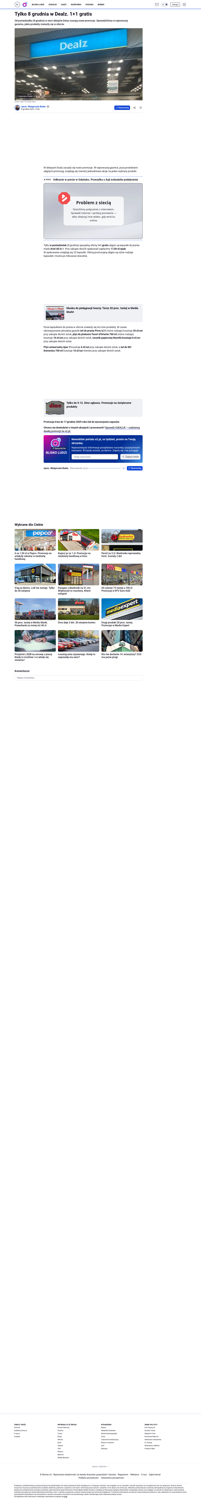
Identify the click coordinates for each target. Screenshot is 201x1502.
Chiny (103, 1437)
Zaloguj (175, 4)
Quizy (64, 4)
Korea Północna (63, 1427)
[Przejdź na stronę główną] (17, 6)
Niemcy (60, 1452)
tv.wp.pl (17, 1434)
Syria (59, 1443)
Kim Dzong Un (150, 1427)
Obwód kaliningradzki (109, 1434)
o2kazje (53, 4)
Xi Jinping (148, 1443)
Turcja (60, 1434)
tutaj (65, 1496)
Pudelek (17, 1437)
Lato (102, 1446)
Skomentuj (123, 107)
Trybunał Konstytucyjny (110, 1440)
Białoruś (61, 1455)
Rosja (60, 1437)
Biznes (101, 4)
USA (59, 1449)
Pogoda (89, 4)
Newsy (103, 1427)
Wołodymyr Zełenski (152, 1446)
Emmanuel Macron (152, 1437)
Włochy (60, 1440)
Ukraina (60, 1431)
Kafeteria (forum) (20, 1431)
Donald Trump (150, 1431)
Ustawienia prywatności (112, 1478)
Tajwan (60, 1446)
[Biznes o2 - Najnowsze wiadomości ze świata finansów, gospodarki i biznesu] (27, 4)
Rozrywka (76, 4)
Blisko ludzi (38, 4)
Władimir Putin (150, 1434)
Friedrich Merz (150, 1449)
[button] (164, 4)
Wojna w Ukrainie (107, 1443)
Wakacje (104, 1449)
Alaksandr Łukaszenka (153, 1440)
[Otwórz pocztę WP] (157, 4)
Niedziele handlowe (108, 1431)
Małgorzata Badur (37, 106)
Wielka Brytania (63, 1458)
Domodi (17, 1427)
